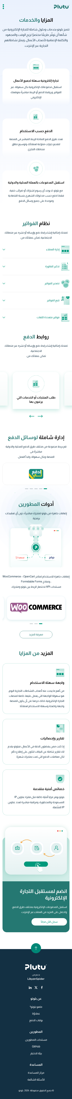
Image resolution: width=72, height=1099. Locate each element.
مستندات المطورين (36, 1039)
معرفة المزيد (36, 634)
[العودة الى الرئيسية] (61, 6)
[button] (3, 6)
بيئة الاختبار (36, 1053)
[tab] (45, 488)
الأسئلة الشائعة (36, 1079)
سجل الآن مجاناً (49, 921)
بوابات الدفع (36, 1020)
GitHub (36, 1046)
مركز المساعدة (36, 1072)
